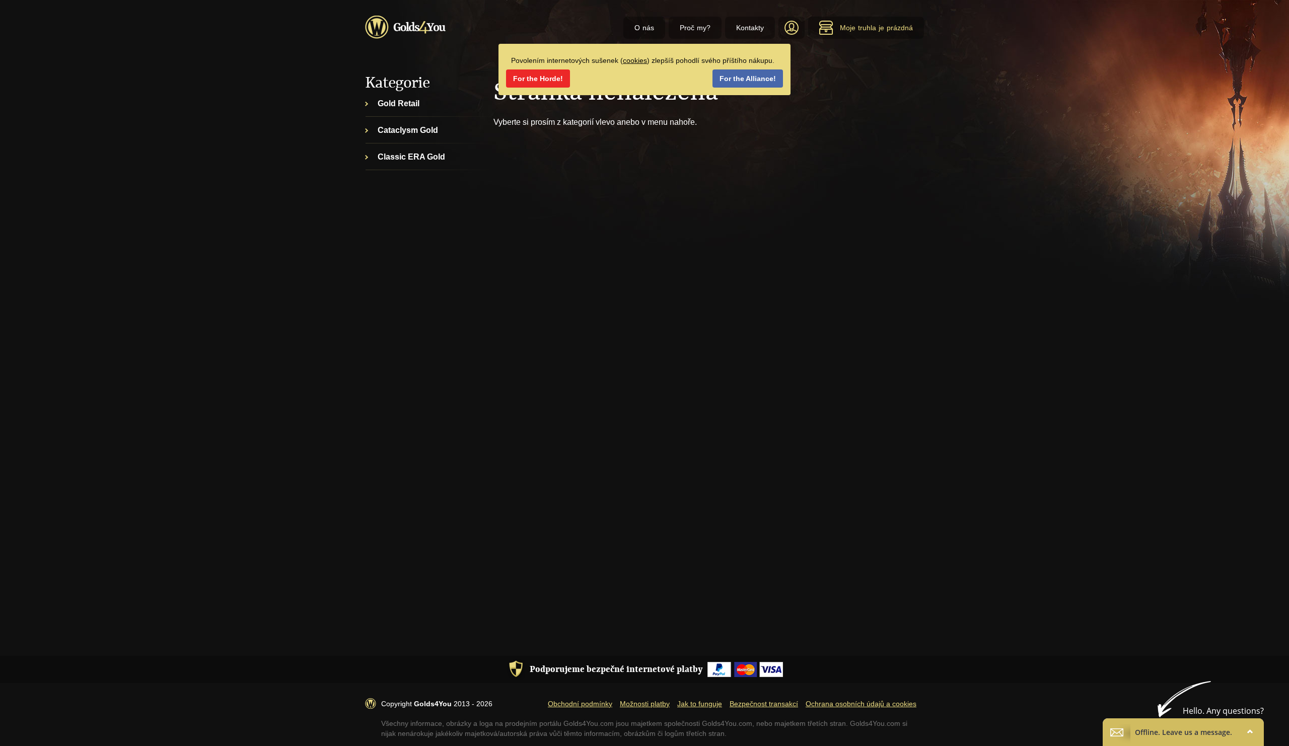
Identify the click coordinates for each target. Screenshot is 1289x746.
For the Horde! (538, 78)
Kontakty (750, 28)
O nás (644, 28)
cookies (635, 60)
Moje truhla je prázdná (876, 28)
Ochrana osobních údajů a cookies (861, 704)
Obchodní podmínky (580, 704)
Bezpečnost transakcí (764, 704)
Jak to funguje (699, 704)
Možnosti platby (645, 704)
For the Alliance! (748, 78)
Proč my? (695, 28)
